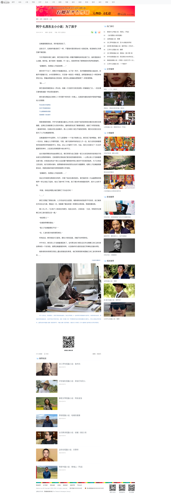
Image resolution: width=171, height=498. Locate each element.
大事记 (59, 485)
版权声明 (72, 485)
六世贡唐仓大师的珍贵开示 (112, 191)
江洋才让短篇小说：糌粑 (115, 49)
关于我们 (45, 485)
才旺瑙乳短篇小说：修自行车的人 (72, 381)
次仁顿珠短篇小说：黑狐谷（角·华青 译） (120, 53)
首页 (37, 19)
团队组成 (52, 485)
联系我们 (65, 485)
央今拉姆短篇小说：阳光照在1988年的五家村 (121, 57)
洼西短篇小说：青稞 (113, 39)
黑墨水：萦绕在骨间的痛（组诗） (114, 108)
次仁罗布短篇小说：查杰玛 (69, 364)
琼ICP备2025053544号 (76, 488)
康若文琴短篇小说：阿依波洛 (70, 398)
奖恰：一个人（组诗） (111, 89)
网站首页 (38, 485)
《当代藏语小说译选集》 (115, 35)
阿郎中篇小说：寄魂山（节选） (71, 467)
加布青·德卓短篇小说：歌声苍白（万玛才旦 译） (122, 46)
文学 (41, 19)
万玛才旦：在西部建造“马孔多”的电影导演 (117, 217)
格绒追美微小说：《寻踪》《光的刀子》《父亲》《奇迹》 (124, 60)
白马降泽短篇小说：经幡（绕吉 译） (73, 433)
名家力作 (46, 19)
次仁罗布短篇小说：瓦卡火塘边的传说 (119, 42)
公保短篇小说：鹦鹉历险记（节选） (115, 127)
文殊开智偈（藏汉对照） (111, 153)
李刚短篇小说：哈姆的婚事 (69, 415)
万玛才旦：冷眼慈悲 (110, 255)
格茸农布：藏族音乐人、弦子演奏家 (115, 236)
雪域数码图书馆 (48, 491)
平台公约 (79, 485)
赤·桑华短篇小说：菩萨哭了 (112, 300)
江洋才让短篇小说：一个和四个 (117, 64)
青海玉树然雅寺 (109, 172)
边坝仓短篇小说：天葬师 (68, 450)
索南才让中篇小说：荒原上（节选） (118, 32)
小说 (51, 19)
